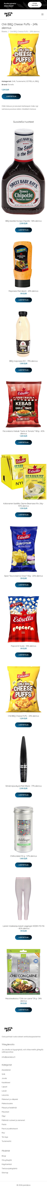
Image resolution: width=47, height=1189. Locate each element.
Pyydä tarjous (35, 4)
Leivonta (5, 1095)
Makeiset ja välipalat (10, 1099)
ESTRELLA (30, 81)
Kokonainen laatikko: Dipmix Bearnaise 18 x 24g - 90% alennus (23, 504)
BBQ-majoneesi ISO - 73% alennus (23, 361)
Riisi (3, 1133)
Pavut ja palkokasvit (10, 1129)
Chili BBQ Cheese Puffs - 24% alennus (23, 716)
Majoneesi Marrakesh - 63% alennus (23, 291)
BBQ (37, 81)
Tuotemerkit (21, 81)
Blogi (4, 1156)
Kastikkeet (6, 1082)
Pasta (4, 1124)
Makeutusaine (7, 1103)
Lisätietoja (11, 96)
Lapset (4, 1087)
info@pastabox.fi (8, 1057)
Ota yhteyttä (7, 1160)
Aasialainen (6, 1070)
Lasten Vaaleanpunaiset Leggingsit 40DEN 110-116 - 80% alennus (23, 927)
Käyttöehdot (7, 1164)
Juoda (4, 1078)
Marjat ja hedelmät (9, 1108)
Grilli (13, 81)
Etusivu (4, 31)
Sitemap (5, 1173)
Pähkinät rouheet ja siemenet (13, 1120)
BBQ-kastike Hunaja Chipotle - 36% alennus (23, 221)
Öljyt (3, 1116)
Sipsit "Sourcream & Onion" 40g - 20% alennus (23, 576)
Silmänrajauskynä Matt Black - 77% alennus (23, 786)
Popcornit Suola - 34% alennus (23, 646)
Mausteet (5, 1112)
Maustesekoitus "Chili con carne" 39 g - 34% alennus (23, 999)
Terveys (5, 1137)
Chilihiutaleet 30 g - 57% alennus (23, 856)
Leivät (4, 1091)
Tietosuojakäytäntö (9, 1168)
